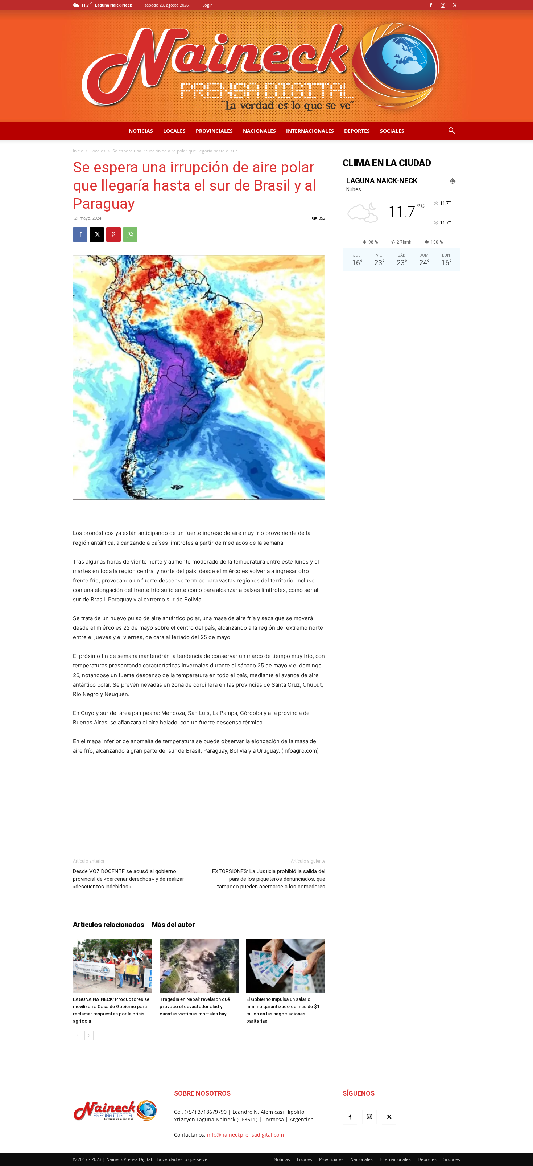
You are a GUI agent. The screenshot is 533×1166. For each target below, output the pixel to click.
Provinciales (214, 130)
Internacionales (310, 130)
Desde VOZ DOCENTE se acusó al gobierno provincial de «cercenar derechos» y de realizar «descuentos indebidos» (128, 879)
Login (207, 5)
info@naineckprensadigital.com (245, 1134)
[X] (454, 5)
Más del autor (173, 924)
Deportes (357, 130)
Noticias (141, 130)
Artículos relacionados (108, 924)
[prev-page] (77, 1035)
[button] (451, 131)
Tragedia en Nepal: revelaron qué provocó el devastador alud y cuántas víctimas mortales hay (195, 1006)
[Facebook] (430, 5)
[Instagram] (442, 5)
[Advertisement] (199, 795)
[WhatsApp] (130, 234)
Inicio (78, 151)
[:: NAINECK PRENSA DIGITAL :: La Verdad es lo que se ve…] (266, 66)
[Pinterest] (113, 234)
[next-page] (89, 1035)
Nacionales (259, 130)
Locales (174, 130)
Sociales (392, 130)
